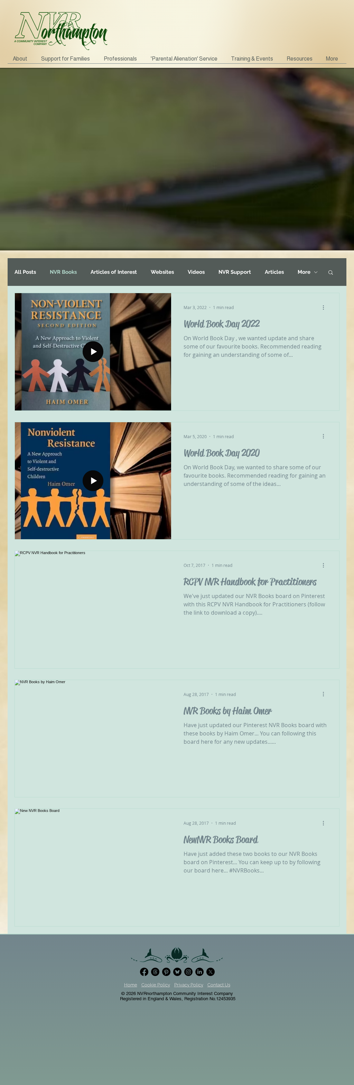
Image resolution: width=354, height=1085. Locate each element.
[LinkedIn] (199, 972)
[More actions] (326, 307)
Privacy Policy (188, 984)
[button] (67, 61)
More (304, 272)
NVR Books (63, 272)
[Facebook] (144, 972)
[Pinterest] (166, 972)
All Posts (25, 272)
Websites (162, 272)
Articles (274, 272)
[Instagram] (188, 972)
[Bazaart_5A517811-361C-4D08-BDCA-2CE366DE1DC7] (177, 972)
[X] (210, 972)
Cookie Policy (155, 984)
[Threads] (155, 972)
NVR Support (234, 272)
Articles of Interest (114, 272)
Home (130, 984)
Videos (196, 272)
